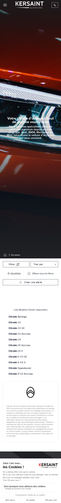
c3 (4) (17, 328)
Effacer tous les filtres (42, 273)
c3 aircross (19, 333)
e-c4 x (17, 362)
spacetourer (20, 368)
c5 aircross (19, 345)
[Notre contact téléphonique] (54, 5)
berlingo (18, 316)
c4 (15, 339)
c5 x (16, 351)
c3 (15, 322)
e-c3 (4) (18, 356)
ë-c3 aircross (21, 373)
